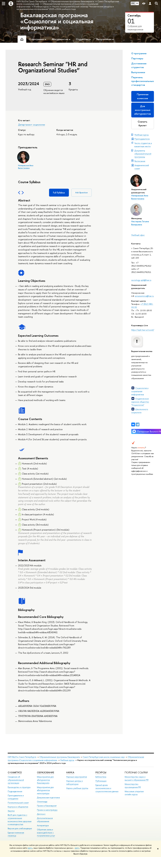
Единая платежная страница (16, 834)
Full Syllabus (59, 192)
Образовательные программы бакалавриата (59, 757)
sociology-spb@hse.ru (141, 280)
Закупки (11, 811)
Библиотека (100, 777)
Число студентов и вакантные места (143, 145)
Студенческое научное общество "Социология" (140, 401)
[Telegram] (137, 424)
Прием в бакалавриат (47, 805)
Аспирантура (43, 825)
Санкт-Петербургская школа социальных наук (104, 757)
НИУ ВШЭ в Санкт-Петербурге (22, 757)
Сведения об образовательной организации (16, 780)
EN (137, 3)
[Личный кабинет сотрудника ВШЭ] (150, 3)
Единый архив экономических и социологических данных (106, 788)
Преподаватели (142, 138)
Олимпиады (42, 801)
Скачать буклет (142, 123)
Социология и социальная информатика (139, 391)
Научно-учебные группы (77, 788)
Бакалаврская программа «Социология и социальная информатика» (56, 21)
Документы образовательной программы (142, 153)
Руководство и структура (19, 787)
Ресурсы (100, 772)
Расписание (139, 161)
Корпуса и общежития (18, 806)
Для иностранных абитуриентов (142, 110)
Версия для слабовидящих (20, 828)
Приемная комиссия (142, 96)
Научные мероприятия (76, 777)
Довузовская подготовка (48, 797)
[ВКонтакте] (133, 424)
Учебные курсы (141, 134)
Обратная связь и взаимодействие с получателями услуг (46, 832)
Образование (45, 772)
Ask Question (81, 192)
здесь (30, 848)
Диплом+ (41, 814)
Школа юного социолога (139, 411)
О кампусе (15, 772)
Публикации (100, 781)
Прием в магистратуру (47, 810)
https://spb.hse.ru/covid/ (142, 329)
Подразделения (15, 791)
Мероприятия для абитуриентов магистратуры (45, 790)
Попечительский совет (18, 802)
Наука (70, 772)
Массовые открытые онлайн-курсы (134, 793)
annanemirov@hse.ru (144, 296)
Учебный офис (138, 235)
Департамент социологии (31, 124)
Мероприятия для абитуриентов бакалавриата (45, 780)
